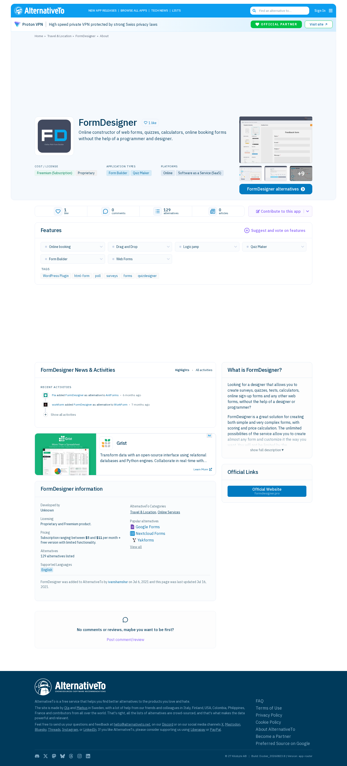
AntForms (112, 395)
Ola (66, 707)
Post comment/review (125, 639)
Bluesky (41, 729)
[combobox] (279, 11)
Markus (82, 707)
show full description (267, 449)
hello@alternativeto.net (132, 724)
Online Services (169, 512)
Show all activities (63, 414)
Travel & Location (143, 512)
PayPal (215, 729)
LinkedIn (90, 729)
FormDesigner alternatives (273, 189)
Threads (54, 729)
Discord (167, 724)
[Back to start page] (46, 10)
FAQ (260, 701)
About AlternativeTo (275, 729)
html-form (81, 276)
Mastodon (232, 724)
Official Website (267, 491)
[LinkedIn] (88, 756)
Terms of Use (269, 708)
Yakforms (146, 540)
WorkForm (120, 404)
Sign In (320, 10)
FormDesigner (74, 395)
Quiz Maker (141, 173)
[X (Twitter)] (45, 756)
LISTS (176, 10)
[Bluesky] (62, 756)
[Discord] (37, 756)
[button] (150, 122)
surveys (112, 276)
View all (136, 547)
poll (98, 276)
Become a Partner (273, 736)
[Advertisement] (173, 76)
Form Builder (118, 173)
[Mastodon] (54, 756)
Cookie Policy (268, 722)
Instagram (70, 729)
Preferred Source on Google (283, 743)
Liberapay (197, 729)
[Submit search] (254, 10)
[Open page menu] (331, 11)
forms (127, 276)
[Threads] (71, 756)
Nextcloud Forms (150, 533)
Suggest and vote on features (278, 230)
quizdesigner (147, 276)
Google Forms (148, 526)
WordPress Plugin (56, 276)
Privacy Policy (269, 715)
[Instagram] (79, 756)
